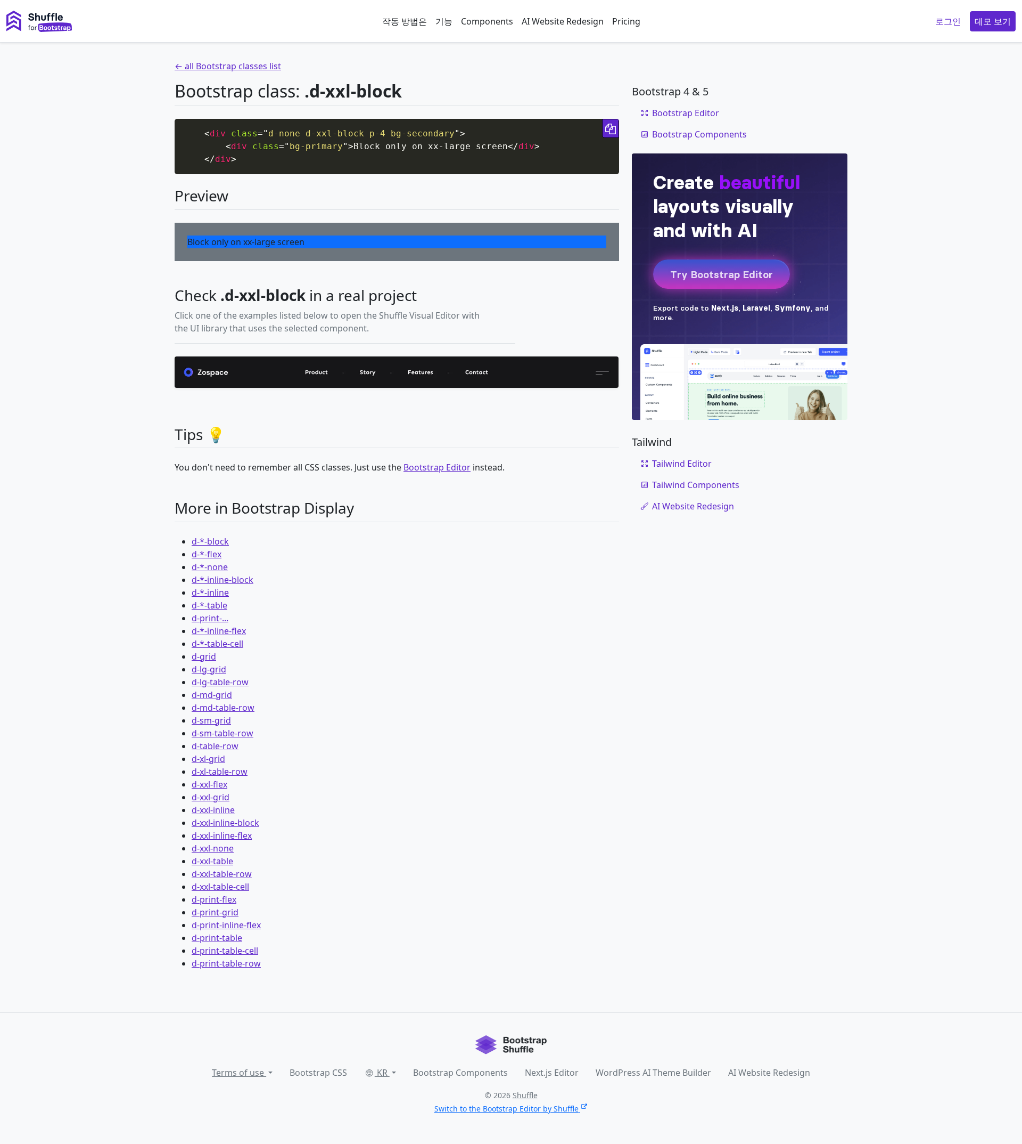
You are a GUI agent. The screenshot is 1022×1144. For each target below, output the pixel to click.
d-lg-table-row (220, 682)
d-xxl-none (213, 848)
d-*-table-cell (217, 644)
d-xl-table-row (220, 771)
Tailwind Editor (682, 463)
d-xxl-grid (210, 797)
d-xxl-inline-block (225, 823)
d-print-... (210, 618)
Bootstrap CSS (318, 1072)
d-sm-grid (211, 720)
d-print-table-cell (225, 950)
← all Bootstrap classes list (228, 66)
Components (487, 21)
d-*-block (210, 541)
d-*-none (210, 567)
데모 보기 (993, 21)
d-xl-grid (208, 759)
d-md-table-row (223, 707)
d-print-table (217, 938)
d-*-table (209, 605)
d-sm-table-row (222, 733)
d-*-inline (210, 592)
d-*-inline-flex (219, 631)
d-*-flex (206, 554)
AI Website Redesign (563, 21)
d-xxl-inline (213, 810)
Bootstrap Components (699, 134)
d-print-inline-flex (226, 925)
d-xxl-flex (209, 784)
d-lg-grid (209, 669)
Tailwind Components (695, 485)
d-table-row (215, 746)
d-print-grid (215, 912)
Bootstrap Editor (437, 467)
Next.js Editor (552, 1072)
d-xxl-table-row (222, 874)
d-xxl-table (212, 861)
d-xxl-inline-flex (222, 835)
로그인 (948, 21)
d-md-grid (212, 695)
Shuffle (525, 1095)
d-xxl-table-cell (220, 887)
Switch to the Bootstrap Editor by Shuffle (506, 1109)
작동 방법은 (404, 21)
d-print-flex (214, 899)
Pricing (626, 21)
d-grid (204, 656)
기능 (443, 21)
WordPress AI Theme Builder (653, 1072)
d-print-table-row (226, 963)
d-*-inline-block (222, 580)
